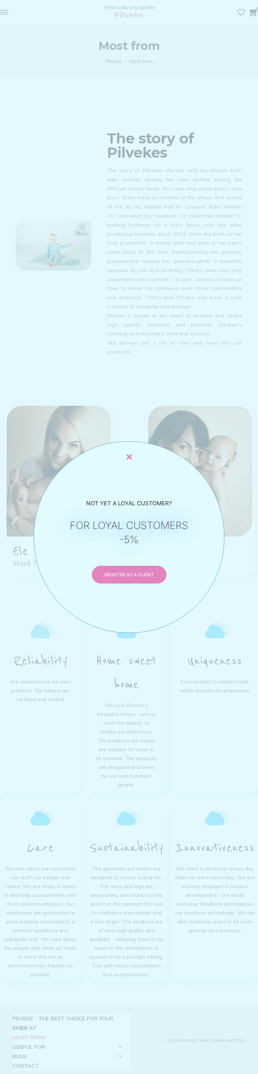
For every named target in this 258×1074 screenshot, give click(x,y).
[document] (129, 537)
